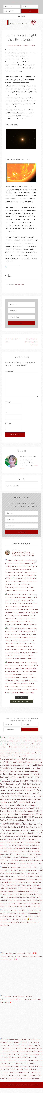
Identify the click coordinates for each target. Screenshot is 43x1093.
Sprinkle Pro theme (22, 1085)
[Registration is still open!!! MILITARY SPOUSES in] (21, 609)
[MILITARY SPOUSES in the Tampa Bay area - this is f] (21, 643)
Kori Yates (21, 22)
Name (8, 402)
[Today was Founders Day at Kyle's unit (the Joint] (21, 1059)
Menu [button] (23, 16)
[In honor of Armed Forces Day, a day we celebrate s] (21, 930)
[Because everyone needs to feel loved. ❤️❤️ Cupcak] (21, 973)
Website (8, 423)
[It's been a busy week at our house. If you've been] (21, 575)
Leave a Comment (29, 45)
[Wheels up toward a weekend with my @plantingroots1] (21, 1016)
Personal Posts (19, 284)
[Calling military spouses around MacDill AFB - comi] (21, 677)
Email (7, 413)
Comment (9, 371)
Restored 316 (36, 1085)
